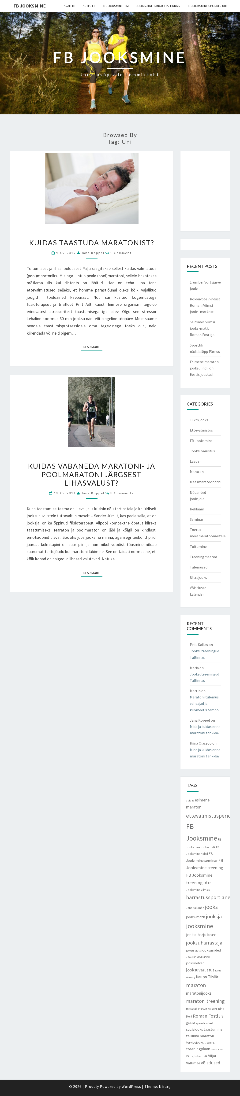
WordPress (131, 1086)
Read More (92, 346)
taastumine (213, 1029)
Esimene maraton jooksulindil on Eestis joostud (204, 368)
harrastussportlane (208, 897)
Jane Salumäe (195, 908)
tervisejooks (195, 1042)
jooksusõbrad (195, 963)
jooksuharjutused (201, 934)
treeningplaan (198, 1049)
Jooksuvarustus (202, 451)
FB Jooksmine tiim (115, 6)
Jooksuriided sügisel (198, 957)
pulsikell (213, 1009)
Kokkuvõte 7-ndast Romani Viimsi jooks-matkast (205, 305)
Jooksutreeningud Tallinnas (158, 6)
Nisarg (165, 1086)
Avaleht (70, 6)
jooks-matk (195, 917)
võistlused (210, 1063)
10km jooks (199, 419)
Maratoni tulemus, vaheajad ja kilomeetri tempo (205, 703)
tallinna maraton (200, 1035)
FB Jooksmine (29, 6)
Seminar (196, 519)
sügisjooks (194, 1029)
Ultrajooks (198, 577)
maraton (196, 985)
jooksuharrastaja (204, 942)
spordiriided (204, 1023)
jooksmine (199, 926)
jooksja (214, 916)
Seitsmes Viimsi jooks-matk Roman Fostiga (202, 328)
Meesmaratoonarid (205, 482)
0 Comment (121, 253)
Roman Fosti (205, 1016)
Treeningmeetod (203, 556)
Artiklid (89, 6)
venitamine (217, 1049)
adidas (190, 800)
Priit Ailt (202, 1009)
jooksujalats (193, 950)
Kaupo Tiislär (207, 976)
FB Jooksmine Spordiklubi (207, 6)
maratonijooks (198, 993)
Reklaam (197, 509)
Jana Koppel (92, 253)
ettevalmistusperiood (211, 815)
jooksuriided (211, 950)
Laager (195, 461)
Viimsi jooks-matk (196, 1056)
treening (209, 1042)
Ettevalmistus (201, 430)
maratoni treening (205, 1001)
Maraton (197, 471)
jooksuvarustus (200, 970)
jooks (211, 907)
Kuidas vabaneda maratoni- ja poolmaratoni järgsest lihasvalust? (91, 474)
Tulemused (198, 567)
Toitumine (198, 546)
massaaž (191, 1009)
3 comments (122, 493)
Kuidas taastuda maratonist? (91, 242)
